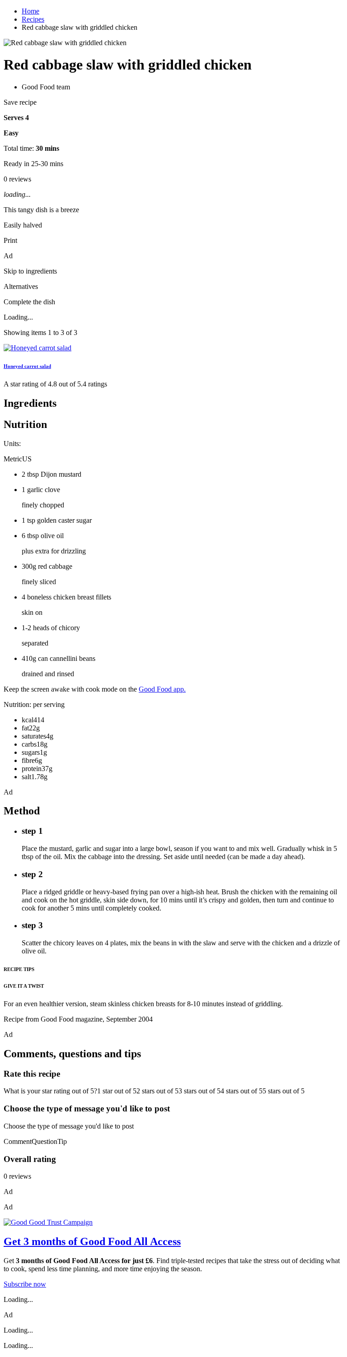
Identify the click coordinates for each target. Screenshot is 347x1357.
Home (30, 11)
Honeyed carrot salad (27, 366)
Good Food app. (162, 689)
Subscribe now (25, 1284)
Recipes (33, 19)
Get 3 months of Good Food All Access (92, 1241)
